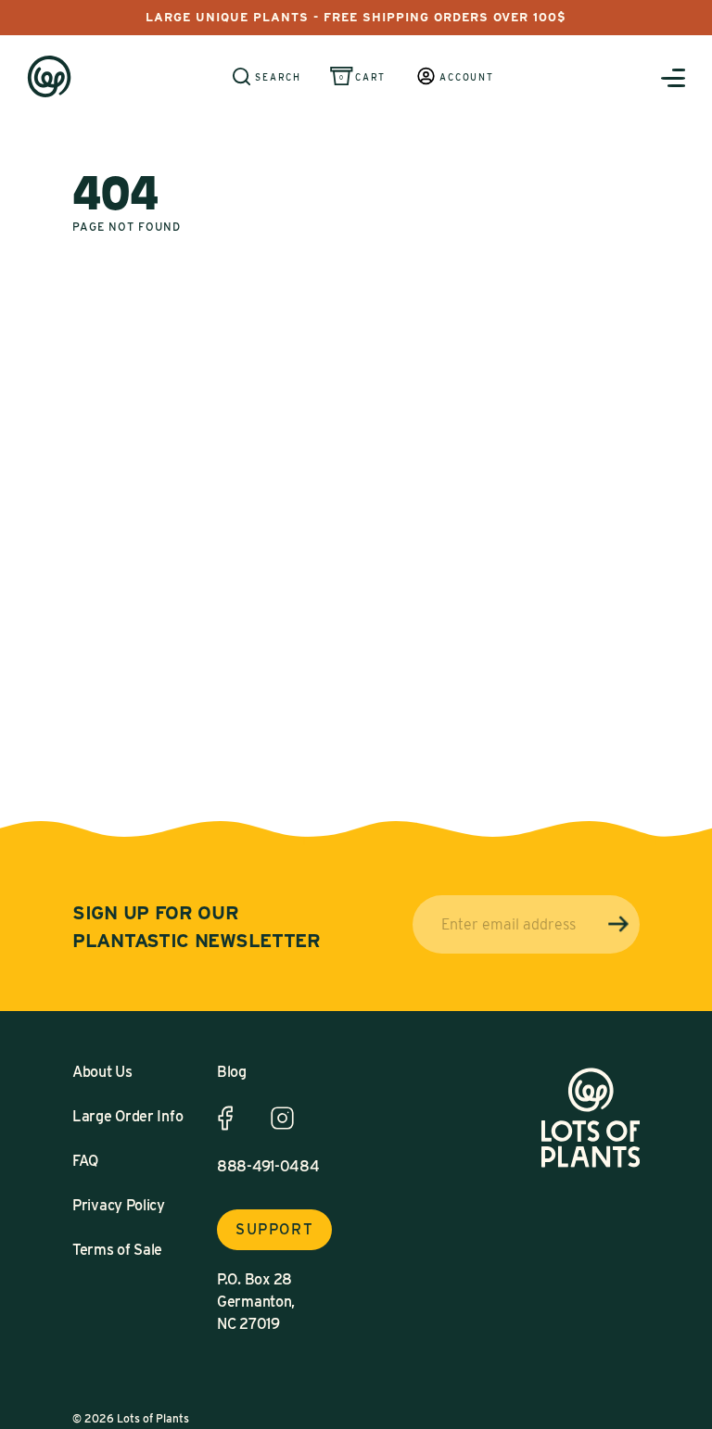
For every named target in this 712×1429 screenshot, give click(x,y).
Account (466, 77)
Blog (232, 1072)
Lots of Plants (153, 1418)
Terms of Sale (117, 1249)
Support (274, 1229)
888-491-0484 (268, 1166)
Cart (370, 77)
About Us (102, 1072)
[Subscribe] (618, 924)
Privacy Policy (118, 1205)
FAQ (85, 1161)
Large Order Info (127, 1116)
